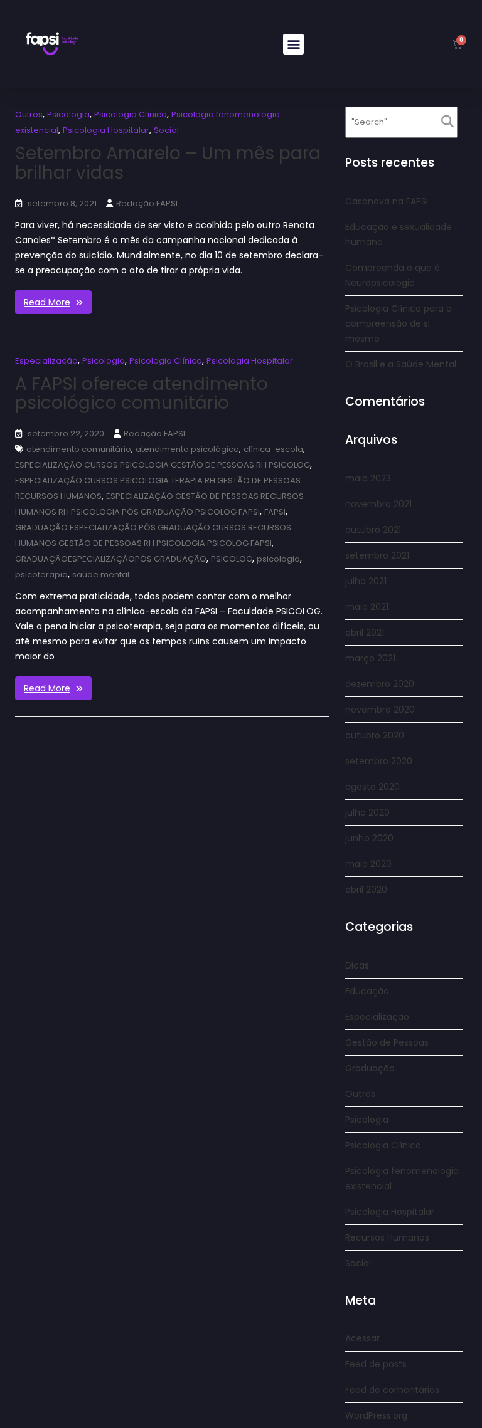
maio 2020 (368, 864)
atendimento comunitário (78, 449)
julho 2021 (366, 581)
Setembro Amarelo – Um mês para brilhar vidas (168, 163)
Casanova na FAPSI (386, 201)
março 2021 (370, 658)
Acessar (362, 1338)
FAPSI (275, 512)
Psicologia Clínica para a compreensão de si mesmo (398, 323)
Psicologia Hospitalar (106, 130)
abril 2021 (364, 632)
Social (166, 130)
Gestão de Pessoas (387, 1042)
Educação (367, 991)
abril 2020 (366, 889)
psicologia (278, 559)
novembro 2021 (378, 504)
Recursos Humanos (387, 1237)
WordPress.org (376, 1415)
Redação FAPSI (147, 203)
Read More (47, 302)
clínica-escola (273, 449)
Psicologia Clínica (130, 114)
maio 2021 (366, 607)
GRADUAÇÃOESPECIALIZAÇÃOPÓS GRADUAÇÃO (110, 559)
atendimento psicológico (187, 449)
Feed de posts (376, 1364)
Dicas (357, 965)
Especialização (46, 361)
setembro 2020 (378, 761)
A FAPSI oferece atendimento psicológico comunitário (141, 394)
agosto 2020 (372, 786)
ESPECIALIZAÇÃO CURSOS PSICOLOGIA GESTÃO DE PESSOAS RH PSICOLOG (162, 465)
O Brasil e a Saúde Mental (400, 364)
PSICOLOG (231, 559)
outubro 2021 (373, 529)
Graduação (370, 1068)
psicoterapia (41, 574)
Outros (29, 114)
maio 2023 (368, 478)
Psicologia (68, 114)
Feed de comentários (392, 1389)
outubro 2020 (374, 735)
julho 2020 (367, 812)
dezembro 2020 (379, 684)
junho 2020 (369, 838)
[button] (293, 44)
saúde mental (100, 574)
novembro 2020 (380, 709)
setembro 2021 (377, 555)
